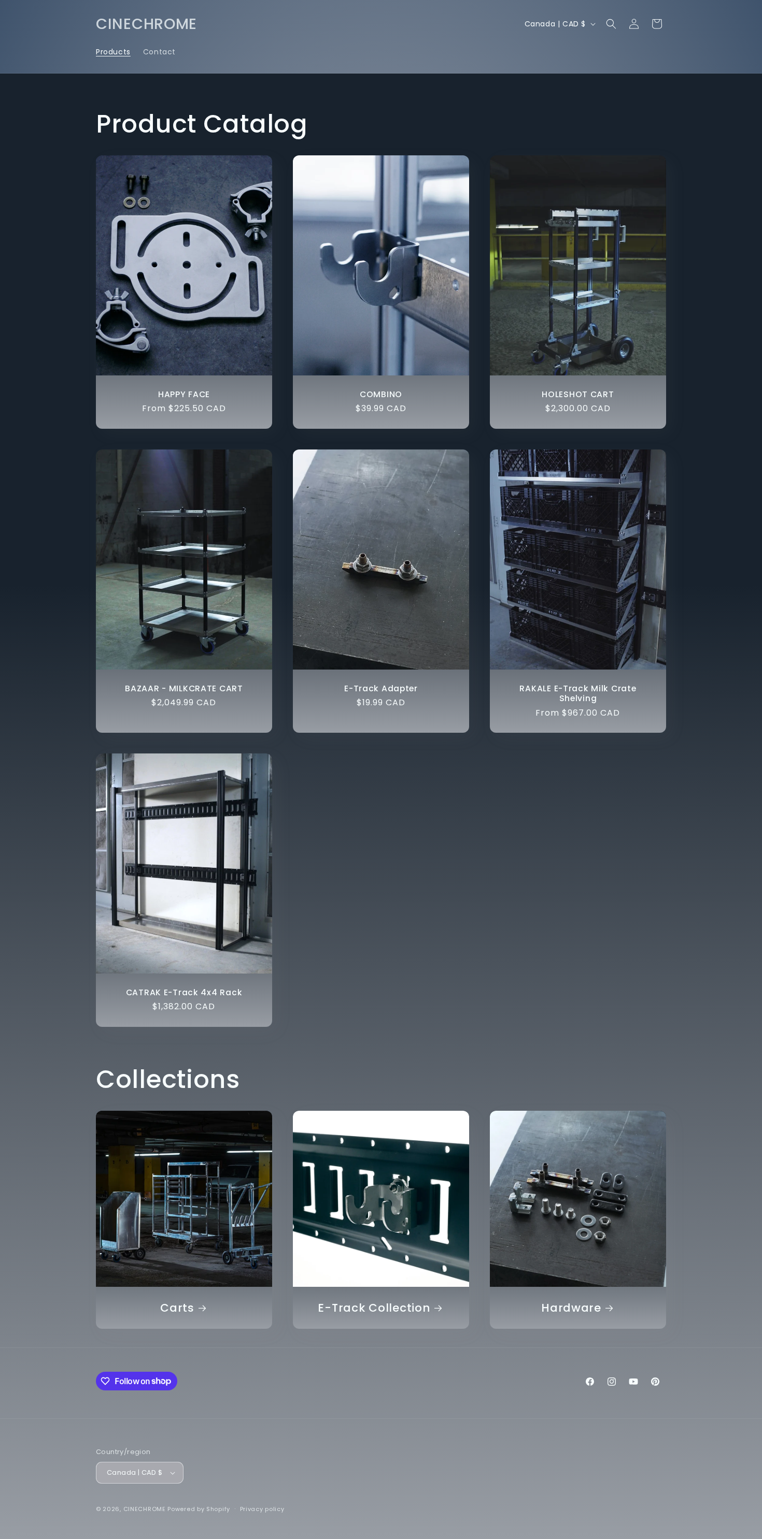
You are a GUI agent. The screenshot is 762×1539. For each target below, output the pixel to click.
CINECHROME (144, 1509)
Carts (177, 1308)
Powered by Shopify (198, 1509)
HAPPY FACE (184, 394)
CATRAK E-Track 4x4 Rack (184, 992)
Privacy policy (262, 1509)
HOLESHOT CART (578, 394)
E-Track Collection (374, 1308)
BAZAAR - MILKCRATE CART (184, 688)
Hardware (571, 1308)
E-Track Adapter (381, 688)
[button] (611, 23)
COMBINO (381, 394)
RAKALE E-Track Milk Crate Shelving (577, 693)
